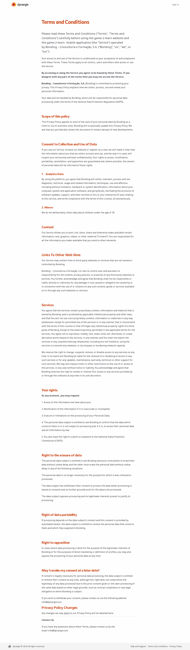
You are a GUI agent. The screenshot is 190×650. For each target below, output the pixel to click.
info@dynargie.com (51, 602)
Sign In (175, 4)
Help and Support (138, 646)
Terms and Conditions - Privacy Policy (165, 646)
